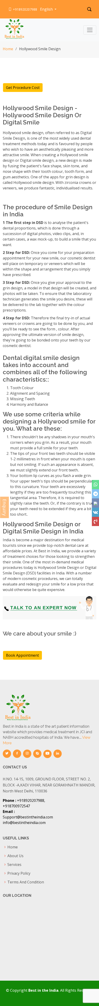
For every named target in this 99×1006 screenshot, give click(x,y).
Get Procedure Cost (23, 87)
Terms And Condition (25, 882)
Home (8, 48)
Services (14, 864)
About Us (15, 856)
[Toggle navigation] (89, 30)
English (47, 9)
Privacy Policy (18, 873)
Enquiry (5, 507)
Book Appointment (22, 655)
